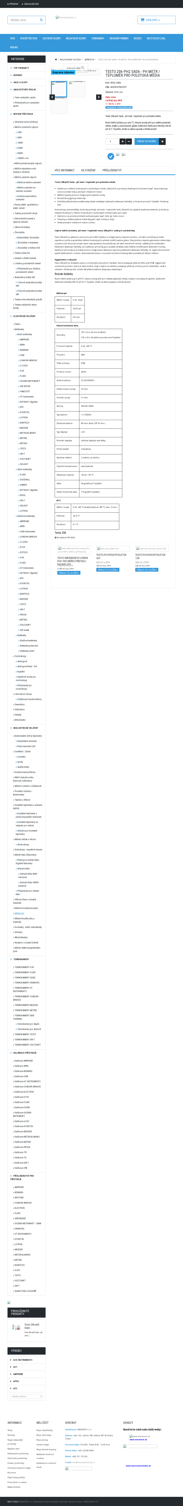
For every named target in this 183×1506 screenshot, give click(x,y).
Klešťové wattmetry (28, 640)
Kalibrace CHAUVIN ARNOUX (28, 1086)
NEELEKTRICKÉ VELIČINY (76, 38)
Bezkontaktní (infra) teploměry (28, 736)
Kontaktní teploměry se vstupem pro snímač (27, 824)
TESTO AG (118, 92)
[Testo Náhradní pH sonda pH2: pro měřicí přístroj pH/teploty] (74, 550)
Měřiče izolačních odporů (26, 127)
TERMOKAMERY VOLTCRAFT (28, 1044)
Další (99, 97)
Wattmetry (21, 635)
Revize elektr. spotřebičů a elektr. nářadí (25, 206)
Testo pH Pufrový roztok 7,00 (150, 556)
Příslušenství (111, 170)
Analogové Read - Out (27, 666)
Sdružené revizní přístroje (26, 122)
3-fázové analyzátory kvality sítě (29, 292)
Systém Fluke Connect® (25, 1291)
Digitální (21, 671)
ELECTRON (20, 1208)
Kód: (107, 82)
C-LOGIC (24, 365)
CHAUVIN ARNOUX (28, 360)
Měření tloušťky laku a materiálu (23, 920)
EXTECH (24, 552)
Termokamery (21, 959)
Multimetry (19, 329)
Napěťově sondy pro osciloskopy (26, 678)
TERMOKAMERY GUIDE (25, 977)
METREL (24, 438)
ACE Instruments (22, 1360)
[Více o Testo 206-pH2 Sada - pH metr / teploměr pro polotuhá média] (16, 1327)
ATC (15, 1388)
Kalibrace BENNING (23, 1071)
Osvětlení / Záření (23, 751)
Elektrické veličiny (52, 38)
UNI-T (22, 453)
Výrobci (16, 1350)
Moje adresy (42, 1439)
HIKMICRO (19, 1228)
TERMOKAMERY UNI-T (25, 1039)
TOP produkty (21, 68)
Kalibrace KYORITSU (24, 1126)
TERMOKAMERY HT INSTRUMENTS (23, 989)
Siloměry (18, 932)
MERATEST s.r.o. (26, 1501)
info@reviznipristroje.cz (83, 1462)
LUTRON (24, 417)
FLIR (22, 370)
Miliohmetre (20, 720)
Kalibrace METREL (23, 1142)
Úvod (12, 38)
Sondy (20, 762)
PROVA (23, 614)
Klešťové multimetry (26, 516)
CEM (22, 355)
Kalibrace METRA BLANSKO (27, 1136)
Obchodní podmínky (119, 38)
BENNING (24, 350)
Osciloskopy (20, 656)
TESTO (23, 448)
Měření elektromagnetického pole (26, 949)
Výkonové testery (22, 227)
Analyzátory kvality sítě (25, 277)
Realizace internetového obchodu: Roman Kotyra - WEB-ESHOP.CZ (66, 1501)
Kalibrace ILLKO (22, 1121)
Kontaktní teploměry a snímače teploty (27, 807)
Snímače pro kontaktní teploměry (26, 832)
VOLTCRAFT (25, 459)
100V (19, 132)
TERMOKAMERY (97, 38)
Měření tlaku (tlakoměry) (25, 854)
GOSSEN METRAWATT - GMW (28, 1223)
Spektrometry (23, 767)
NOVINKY (17, 75)
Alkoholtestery (21, 937)
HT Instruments (27, 396)
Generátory (19, 704)
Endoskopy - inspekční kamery (28, 849)
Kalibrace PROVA (22, 1147)
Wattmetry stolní (27, 651)
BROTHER (19, 1197)
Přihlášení (13, 4)
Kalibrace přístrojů (24, 1052)
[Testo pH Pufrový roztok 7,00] (152, 548)
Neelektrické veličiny (25, 728)
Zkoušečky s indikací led (28, 247)
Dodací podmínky (16, 1463)
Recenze (138, 38)
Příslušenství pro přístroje (22, 1177)
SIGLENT (24, 505)
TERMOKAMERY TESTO (25, 1034)
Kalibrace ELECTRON (24, 1091)
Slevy (10, 1430)
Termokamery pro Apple (28, 1024)
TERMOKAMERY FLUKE (25, 972)
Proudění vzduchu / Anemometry (22, 793)
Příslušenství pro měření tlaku (27, 892)
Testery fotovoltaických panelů (28, 299)
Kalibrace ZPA (21, 1168)
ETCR (22, 547)
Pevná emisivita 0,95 (26, 746)
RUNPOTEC (20, 1265)
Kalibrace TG (20, 1157)
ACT (15, 1367)
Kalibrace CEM (21, 1076)
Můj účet (42, 1422)
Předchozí (52, 97)
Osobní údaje (42, 1444)
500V (19, 137)
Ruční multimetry (24, 334)
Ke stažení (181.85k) (65, 537)
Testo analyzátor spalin (25, 97)
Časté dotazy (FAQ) (156, 38)
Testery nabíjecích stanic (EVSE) (25, 306)
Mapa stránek (14, 1487)
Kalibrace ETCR (22, 1097)
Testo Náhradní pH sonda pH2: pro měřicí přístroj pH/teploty (72, 561)
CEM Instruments (27, 531)
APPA (22, 344)
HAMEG (23, 484)
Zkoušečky (19, 232)
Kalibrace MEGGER (23, 1131)
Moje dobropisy (43, 1435)
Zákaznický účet (31, 4)
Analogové (22, 661)
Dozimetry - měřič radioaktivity (28, 927)
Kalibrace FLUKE (22, 1102)
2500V (20, 148)
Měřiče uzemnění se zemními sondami (25, 189)
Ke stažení (88, 170)
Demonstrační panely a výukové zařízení (24, 220)
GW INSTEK (25, 386)
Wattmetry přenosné (29, 645)
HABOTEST (25, 391)
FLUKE (23, 376)
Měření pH (19, 913)
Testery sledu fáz (22, 253)
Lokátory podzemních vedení (28, 263)
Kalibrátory (19, 709)
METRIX (23, 443)
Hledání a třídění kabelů (25, 258)
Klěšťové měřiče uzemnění (29, 182)
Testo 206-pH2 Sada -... (31, 1326)
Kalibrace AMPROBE (24, 1060)
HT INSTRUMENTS (23, 1233)
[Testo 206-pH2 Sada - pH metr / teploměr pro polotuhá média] (59, 89)
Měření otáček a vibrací (25, 839)
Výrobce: (109, 92)
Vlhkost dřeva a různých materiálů (24, 901)
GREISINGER (20, 1218)
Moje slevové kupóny (46, 1449)
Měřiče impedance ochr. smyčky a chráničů (24, 170)
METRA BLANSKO (28, 433)
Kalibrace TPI (21, 1152)
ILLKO (17, 1270)
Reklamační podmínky (18, 1453)
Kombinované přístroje (25, 772)
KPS (21, 407)
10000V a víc (23, 158)
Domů (56, 59)
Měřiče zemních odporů (25, 177)
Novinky (11, 1435)
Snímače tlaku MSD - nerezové (28, 875)
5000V (20, 153)
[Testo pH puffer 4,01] (113, 548)
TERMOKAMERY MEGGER (26, 1005)
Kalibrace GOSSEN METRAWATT (22, 1114)
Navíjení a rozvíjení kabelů (26, 942)
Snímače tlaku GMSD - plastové (28, 884)
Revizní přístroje (28, 38)
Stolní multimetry (24, 469)
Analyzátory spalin (24, 89)
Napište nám (13, 1448)
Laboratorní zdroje (23, 694)
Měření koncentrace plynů (26, 908)
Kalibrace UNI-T (22, 1162)
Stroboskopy (23, 844)
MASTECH (24, 422)
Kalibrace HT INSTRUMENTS (27, 1081)
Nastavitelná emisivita (27, 741)
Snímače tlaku (23, 868)
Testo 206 (60, 532)
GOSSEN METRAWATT (30, 381)
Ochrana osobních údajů (19, 1467)
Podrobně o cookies (17, 1482)
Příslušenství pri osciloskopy (24, 687)
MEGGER (24, 428)
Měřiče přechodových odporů (28, 163)
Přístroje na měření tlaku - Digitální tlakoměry (28, 862)
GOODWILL (25, 479)
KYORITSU (24, 412)
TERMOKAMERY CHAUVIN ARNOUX (25, 998)
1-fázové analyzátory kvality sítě (29, 284)
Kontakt (14, 47)
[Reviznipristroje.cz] (91, 22)
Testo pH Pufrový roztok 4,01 (111, 556)
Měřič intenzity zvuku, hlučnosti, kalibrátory (23, 779)
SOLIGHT (24, 464)
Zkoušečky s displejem (27, 242)
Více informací (64, 170)
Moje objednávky (44, 1430)
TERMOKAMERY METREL (26, 1010)
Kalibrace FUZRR (22, 1107)
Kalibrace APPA (21, 1066)
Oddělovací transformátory (29, 699)
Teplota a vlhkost (22, 799)
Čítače (17, 324)
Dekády (18, 714)
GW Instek (24, 630)
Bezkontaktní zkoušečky (28, 237)
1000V (20, 142)
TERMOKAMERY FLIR (24, 967)
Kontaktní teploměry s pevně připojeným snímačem (28, 815)
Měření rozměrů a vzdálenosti (28, 786)
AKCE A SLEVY (20, 82)
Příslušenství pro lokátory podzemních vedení (28, 270)
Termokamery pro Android (29, 1029)
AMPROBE (24, 339)
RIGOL (23, 495)
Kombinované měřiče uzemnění (26, 198)
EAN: (107, 87)
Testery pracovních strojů (26, 213)
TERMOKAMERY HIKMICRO (27, 982)
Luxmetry (21, 756)
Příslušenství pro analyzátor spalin (26, 104)
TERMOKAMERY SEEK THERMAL (23, 1017)
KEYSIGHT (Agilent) (29, 401)
